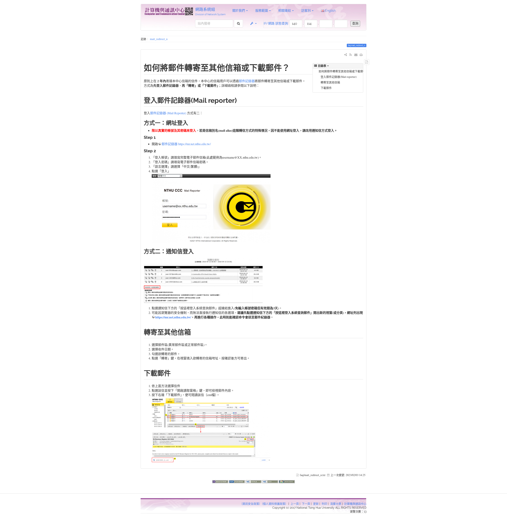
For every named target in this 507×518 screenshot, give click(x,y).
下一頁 (306, 503)
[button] (253, 24)
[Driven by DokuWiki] (287, 481)
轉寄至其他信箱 (330, 82)
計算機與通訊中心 (355, 503)
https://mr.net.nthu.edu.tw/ (173, 317)
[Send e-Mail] (356, 54)
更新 (316, 503)
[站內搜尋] (238, 24)
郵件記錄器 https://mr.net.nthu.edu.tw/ (186, 144)
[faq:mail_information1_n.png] (211, 208)
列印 (324, 503)
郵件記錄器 (247, 81)
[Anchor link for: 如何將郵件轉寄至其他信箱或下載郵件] (294, 67)
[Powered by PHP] (237, 481)
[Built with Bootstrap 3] (220, 481)
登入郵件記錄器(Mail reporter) (339, 77)
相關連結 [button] (285, 10)
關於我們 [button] (239, 10)
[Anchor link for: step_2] (158, 150)
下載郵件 (326, 88)
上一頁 (295, 503)
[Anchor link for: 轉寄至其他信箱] (194, 331)
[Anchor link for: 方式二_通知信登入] (196, 251)
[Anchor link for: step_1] (158, 137)
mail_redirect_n (159, 39)
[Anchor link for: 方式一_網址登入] (191, 122)
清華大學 (335, 503)
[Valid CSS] (270, 481)
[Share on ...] (346, 54)
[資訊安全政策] (251, 503)
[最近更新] (351, 54)
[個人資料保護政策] (274, 503)
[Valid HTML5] (254, 481)
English (329, 10)
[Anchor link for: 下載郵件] (174, 372)
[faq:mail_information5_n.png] (203, 280)
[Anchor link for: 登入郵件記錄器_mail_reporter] (240, 99)
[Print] (361, 54)
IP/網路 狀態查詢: (276, 23)
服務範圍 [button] (262, 10)
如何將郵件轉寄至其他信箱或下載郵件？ (341, 71)
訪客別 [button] (306, 10)
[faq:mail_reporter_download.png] (211, 430)
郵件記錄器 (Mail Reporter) (168, 113)
